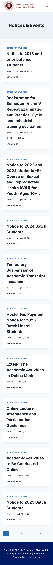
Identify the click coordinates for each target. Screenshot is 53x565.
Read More (14, 77)
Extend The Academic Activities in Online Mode (25, 370)
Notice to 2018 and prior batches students (24, 59)
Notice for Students (17, 48)
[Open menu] (47, 6)
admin (12, 71)
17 (33, 533)
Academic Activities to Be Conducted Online (25, 464)
